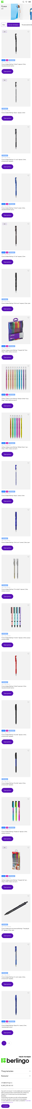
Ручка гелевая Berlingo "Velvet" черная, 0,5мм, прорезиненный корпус (14, 65)
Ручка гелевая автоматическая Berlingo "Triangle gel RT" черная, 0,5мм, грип (15, 929)
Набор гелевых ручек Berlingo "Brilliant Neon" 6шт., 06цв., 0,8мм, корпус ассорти (15, 447)
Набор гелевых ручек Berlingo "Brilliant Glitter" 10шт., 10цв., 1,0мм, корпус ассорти (15, 399)
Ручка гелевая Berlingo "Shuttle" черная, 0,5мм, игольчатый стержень (14, 735)
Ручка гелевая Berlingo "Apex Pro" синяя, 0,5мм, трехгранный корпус (14, 1026)
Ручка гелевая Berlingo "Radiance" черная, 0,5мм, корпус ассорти (14, 832)
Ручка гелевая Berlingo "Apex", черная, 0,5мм (13, 112)
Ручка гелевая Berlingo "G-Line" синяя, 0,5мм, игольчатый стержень (13, 977)
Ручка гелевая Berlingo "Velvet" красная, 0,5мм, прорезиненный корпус (14, 687)
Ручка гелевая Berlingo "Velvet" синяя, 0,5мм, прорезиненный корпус (13, 208)
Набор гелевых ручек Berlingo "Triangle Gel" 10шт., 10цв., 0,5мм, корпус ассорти (15, 350)
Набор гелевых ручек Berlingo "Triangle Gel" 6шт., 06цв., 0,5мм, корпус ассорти (14, 880)
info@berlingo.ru (6, 1083)
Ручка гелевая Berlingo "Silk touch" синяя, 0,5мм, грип (16, 542)
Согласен (5, 1106)
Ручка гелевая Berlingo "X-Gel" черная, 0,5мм (13, 256)
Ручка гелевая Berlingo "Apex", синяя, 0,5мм (13, 495)
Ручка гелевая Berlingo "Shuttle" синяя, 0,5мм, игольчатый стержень (14, 783)
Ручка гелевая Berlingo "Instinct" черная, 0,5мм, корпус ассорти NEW (16, 638)
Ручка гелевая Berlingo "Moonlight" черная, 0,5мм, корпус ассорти (15, 590)
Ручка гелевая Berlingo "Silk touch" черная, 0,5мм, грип (16, 303)
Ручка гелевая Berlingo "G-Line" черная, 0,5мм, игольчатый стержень (14, 160)
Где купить (7, 71)
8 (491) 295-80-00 (7, 1085)
